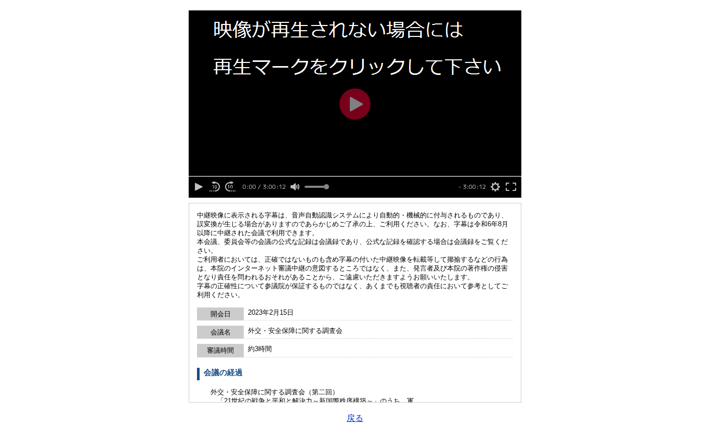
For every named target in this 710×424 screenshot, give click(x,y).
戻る (355, 418)
